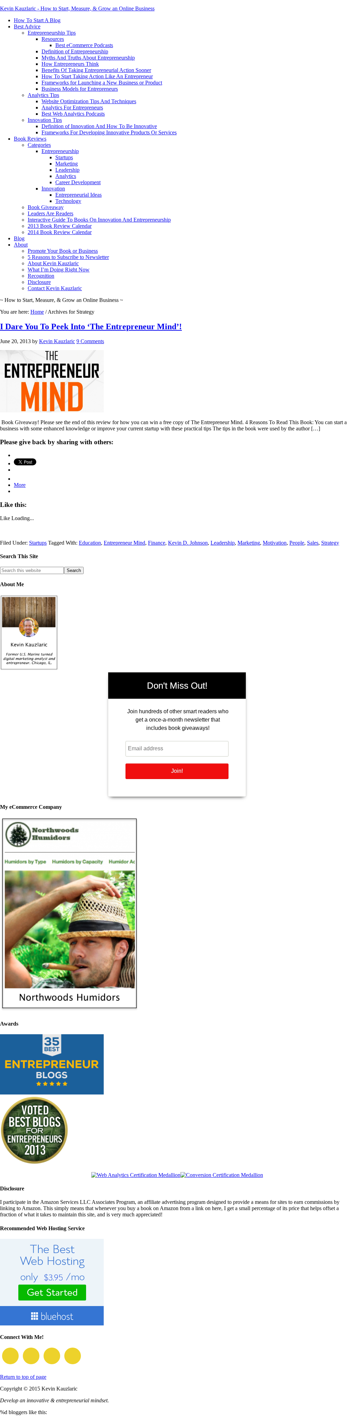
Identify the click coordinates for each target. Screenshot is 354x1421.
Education (90, 543)
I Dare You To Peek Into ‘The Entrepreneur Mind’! (91, 326)
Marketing (248, 543)
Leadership (223, 543)
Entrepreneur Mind (124, 543)
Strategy (330, 543)
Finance (156, 543)
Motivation (275, 543)
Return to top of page (23, 1377)
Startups (38, 543)
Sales (312, 543)
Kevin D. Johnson (188, 543)
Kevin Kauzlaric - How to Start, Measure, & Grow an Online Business (77, 8)
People (296, 543)
